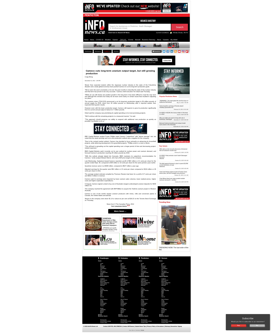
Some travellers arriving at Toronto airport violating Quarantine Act (171, 106)
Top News (102, 271)
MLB (101, 291)
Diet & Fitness (103, 299)
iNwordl (137, 40)
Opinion (115, 40)
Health (102, 302)
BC (101, 264)
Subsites (166, 40)
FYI (101, 270)
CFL (101, 287)
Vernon (116, 51)
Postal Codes (103, 322)
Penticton (107, 51)
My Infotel (174, 40)
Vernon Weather (163, 276)
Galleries (102, 278)
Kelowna (98, 51)
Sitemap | (168, 326)
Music (101, 312)
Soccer (102, 296)
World (101, 273)
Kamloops (88, 51)
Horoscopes (103, 303)
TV (101, 313)
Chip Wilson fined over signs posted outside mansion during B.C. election (172, 179)
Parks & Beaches (104, 282)
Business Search (102, 316)
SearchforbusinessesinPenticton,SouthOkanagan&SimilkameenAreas (131, 27)
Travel (102, 305)
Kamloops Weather (103, 276)
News (92, 40)
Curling (102, 289)
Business (102, 266)
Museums (102, 281)
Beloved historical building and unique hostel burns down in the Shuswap (172, 123)
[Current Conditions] (171, 33)
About (159, 40)
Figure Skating (104, 290)
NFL (101, 294)
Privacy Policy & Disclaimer (155, 326)
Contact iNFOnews (128, 326)
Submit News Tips (140, 326)
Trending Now (103, 272)
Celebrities (103, 309)
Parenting (102, 304)
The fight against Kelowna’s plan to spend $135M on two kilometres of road (173, 164)
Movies (102, 311)
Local (101, 263)
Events (130, 40)
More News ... (120, 211)
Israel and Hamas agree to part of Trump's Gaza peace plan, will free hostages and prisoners (173, 172)
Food (101, 300)
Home (86, 40)
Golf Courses (103, 280)
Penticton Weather (144, 276)
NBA (101, 293)
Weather (108, 40)
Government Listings (105, 321)
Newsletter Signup (176, 326)
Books (102, 308)
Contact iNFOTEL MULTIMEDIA (112, 326)
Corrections (103, 268)
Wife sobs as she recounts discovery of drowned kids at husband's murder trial (173, 149)
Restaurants (103, 320)
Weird (101, 275)
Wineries (102, 285)
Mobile (142, 330)
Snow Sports (103, 284)
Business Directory (148, 40)
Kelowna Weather (123, 276)
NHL (101, 295)
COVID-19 (99, 40)
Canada (102, 267)
